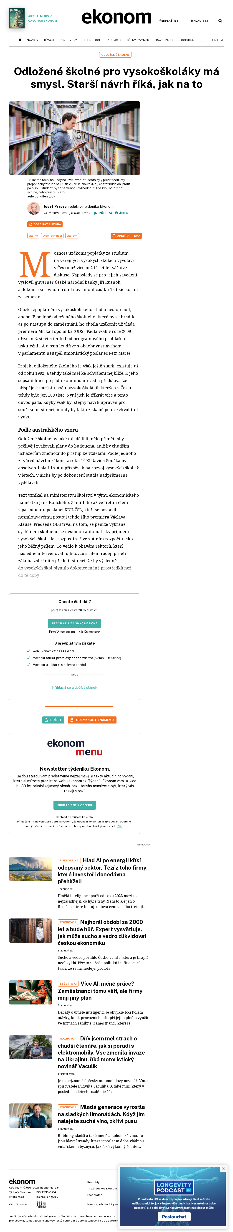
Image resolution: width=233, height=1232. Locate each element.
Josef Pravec (55, 206)
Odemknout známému (95, 720)
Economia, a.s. (49, 1187)
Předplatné (94, 1195)
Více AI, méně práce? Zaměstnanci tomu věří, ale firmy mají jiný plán (100, 990)
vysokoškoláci (52, 235)
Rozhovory (68, 40)
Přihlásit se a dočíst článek (74, 687)
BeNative (217, 40)
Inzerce (92, 1204)
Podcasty (114, 40)
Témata (49, 40)
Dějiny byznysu (138, 40)
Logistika (187, 40)
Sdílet (56, 720)
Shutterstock (45, 196)
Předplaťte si (169, 20)
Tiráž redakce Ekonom (102, 1188)
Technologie (91, 40)
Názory (32, 40)
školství (72, 235)
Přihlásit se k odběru (74, 805)
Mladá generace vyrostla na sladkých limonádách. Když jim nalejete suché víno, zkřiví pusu (101, 1114)
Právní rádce (164, 40)
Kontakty (93, 1182)
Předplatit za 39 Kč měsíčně (74, 623)
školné (33, 235)
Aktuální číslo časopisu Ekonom (42, 18)
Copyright (15, 1187)
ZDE (119, 826)
